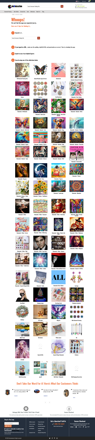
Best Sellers (16, 11)
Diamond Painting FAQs (42, 432)
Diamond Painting (8, 11)
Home (13, 14)
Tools (28, 11)
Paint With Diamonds (41, 426)
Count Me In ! (8, 426)
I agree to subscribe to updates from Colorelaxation (14, 429)
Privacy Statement (41, 422)
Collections (32, 11)
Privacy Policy (15, 430)
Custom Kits (22, 11)
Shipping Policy (40, 424)
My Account (84, 1)
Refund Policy (31, 426)
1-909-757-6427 (80, 6)
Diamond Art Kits (32, 432)
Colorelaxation (11, 438)
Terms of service (32, 424)
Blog (43, 11)
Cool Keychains (31, 428)
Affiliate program (32, 422)
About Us (38, 11)
